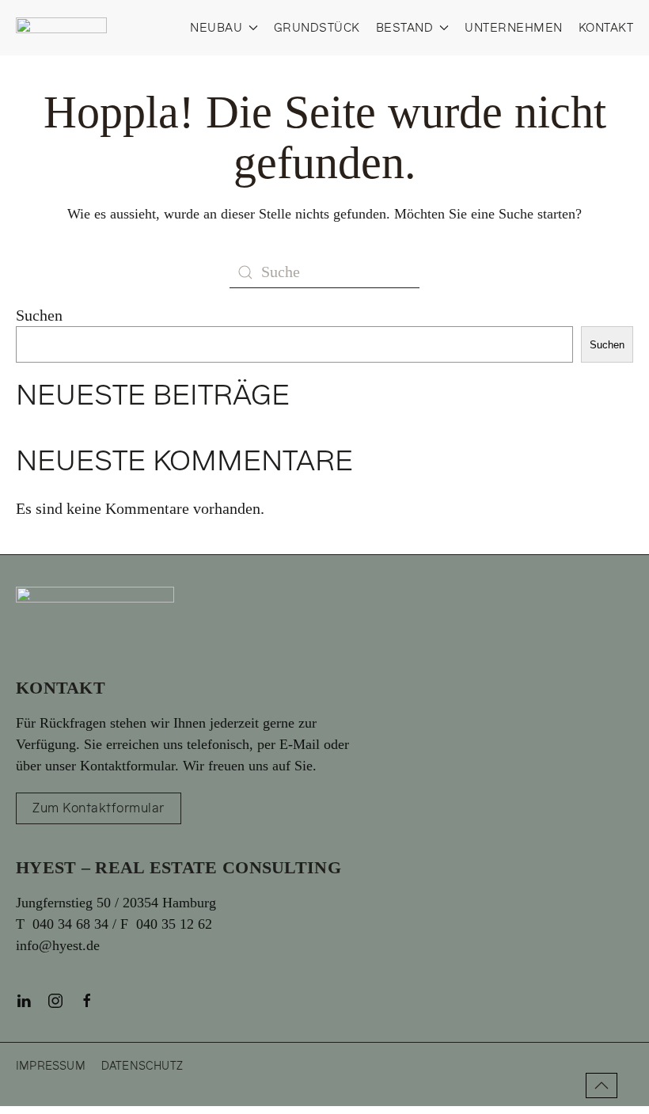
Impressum (50, 1066)
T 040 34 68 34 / (68, 924)
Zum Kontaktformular (98, 808)
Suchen (39, 315)
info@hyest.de (58, 945)
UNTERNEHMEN (514, 28)
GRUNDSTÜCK (317, 28)
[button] (601, 1085)
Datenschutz (142, 1066)
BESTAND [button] (405, 28)
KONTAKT (606, 28)
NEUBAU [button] (216, 28)
